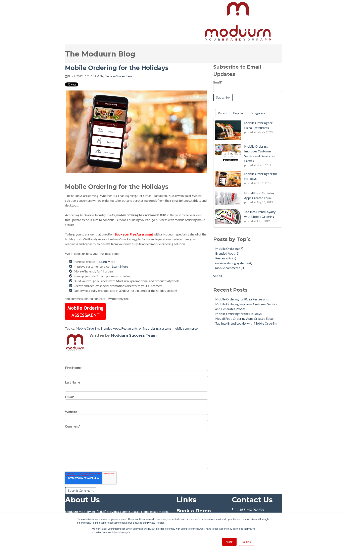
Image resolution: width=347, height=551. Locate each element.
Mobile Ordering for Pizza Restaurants (242, 299)
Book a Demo (193, 511)
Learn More (107, 261)
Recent (223, 113)
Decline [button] (246, 541)
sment (149, 234)
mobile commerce (185, 328)
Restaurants (129, 328)
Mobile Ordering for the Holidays (238, 314)
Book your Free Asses (130, 234)
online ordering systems (155, 328)
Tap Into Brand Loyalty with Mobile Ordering (246, 323)
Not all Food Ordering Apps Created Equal (244, 318)
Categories (257, 113)
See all (217, 276)
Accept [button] (229, 541)
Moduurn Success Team (119, 76)
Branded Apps (110, 328)
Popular (238, 113)
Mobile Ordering (87, 328)
